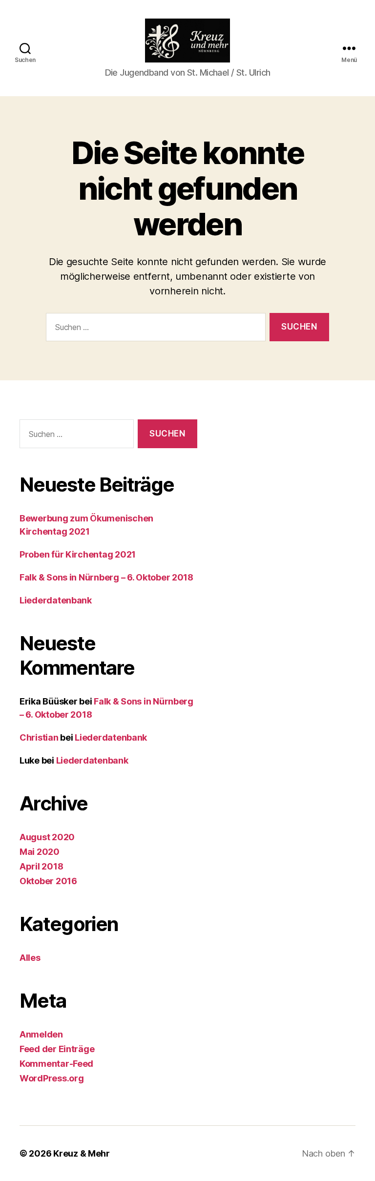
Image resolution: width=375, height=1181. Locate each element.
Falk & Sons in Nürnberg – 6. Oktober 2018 (106, 577)
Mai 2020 (40, 852)
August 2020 (47, 837)
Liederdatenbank (56, 600)
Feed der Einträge (57, 1049)
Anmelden (41, 1034)
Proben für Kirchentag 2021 (78, 554)
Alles (30, 958)
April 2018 (41, 866)
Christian (39, 737)
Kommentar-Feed (56, 1063)
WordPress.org (52, 1078)
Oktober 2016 (48, 881)
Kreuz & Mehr (81, 1153)
